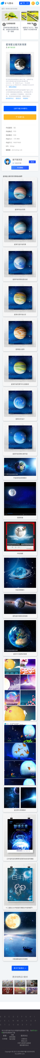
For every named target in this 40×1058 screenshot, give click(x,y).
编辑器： (9, 150)
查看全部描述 (12, 87)
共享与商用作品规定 (24, 1043)
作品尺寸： (9, 142)
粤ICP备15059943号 (28, 1051)
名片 (20, 985)
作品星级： (9, 128)
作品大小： (9, 139)
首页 (3, 9)
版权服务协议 (10, 98)
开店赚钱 (20, 168)
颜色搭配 (12, 1037)
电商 (8, 992)
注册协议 (24, 1039)
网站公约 (24, 1041)
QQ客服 (4, 1039)
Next (35, 24)
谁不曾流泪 (11, 47)
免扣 (8, 985)
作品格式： (9, 131)
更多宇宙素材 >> (20, 968)
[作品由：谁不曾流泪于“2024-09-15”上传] (7, 161)
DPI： (8, 146)
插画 (32, 992)
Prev (4, 24)
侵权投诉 (18, 98)
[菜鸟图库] (7, 3)
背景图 (19, 992)
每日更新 (12, 1039)
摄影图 (32, 985)
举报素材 (25, 98)
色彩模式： (9, 135)
